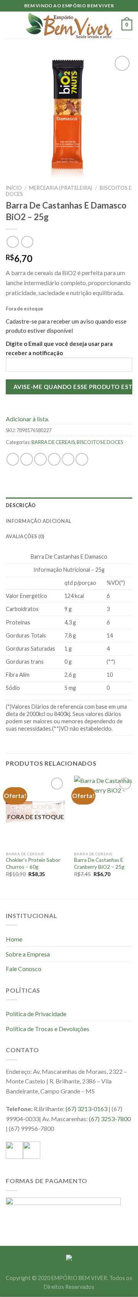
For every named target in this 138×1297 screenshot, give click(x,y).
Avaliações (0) (25, 536)
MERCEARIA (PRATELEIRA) (60, 188)
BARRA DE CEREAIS (53, 442)
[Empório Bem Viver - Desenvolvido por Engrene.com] (69, 25)
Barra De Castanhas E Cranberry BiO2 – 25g (99, 863)
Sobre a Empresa (28, 954)
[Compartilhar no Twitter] (40, 459)
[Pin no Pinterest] (68, 459)
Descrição (21, 505)
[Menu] (10, 24)
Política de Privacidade (36, 1013)
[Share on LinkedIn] (82, 459)
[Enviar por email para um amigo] (54, 459)
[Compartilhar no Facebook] (26, 459)
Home (14, 939)
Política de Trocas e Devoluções (47, 1028)
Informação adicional (38, 521)
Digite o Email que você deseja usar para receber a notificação (59, 348)
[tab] (69, 505)
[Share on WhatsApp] (13, 459)
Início (14, 188)
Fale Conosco (23, 968)
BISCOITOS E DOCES (100, 442)
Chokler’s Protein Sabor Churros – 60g (33, 863)
